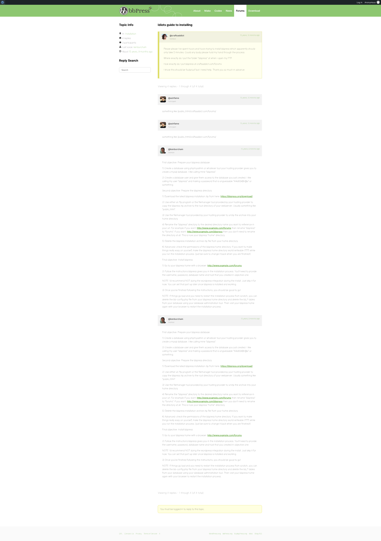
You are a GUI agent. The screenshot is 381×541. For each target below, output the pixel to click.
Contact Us (129, 534)
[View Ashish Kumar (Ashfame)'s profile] (163, 99)
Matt (251, 534)
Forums (240, 10)
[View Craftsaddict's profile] (164, 37)
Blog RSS (258, 534)
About (196, 10)
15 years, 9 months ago (250, 149)
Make (207, 10)
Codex (218, 10)
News (229, 10)
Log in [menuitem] (359, 2)
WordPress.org (215, 534)
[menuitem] (2, 2)
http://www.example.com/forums (214, 228)
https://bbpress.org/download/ (237, 196)
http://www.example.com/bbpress (204, 231)
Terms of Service (150, 534)
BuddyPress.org (240, 534)
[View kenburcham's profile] (163, 151)
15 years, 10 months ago (250, 35)
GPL (120, 534)
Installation (130, 33)
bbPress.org (134, 11)
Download (254, 10)
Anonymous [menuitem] (370, 2)
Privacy (139, 534)
